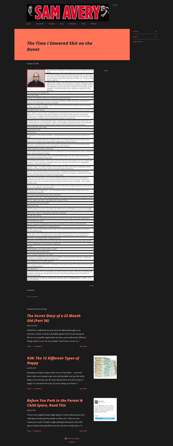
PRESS (83, 24)
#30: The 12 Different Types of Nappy (53, 360)
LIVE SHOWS (39, 24)
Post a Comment (32, 296)
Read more (83, 346)
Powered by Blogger (73, 438)
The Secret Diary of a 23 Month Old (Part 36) (54, 318)
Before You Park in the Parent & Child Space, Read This (55, 403)
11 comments (37, 346)
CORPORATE (72, 24)
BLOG (61, 24)
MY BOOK (52, 24)
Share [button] (106, 71)
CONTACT (93, 24)
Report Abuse (137, 42)
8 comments (37, 431)
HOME (29, 24)
